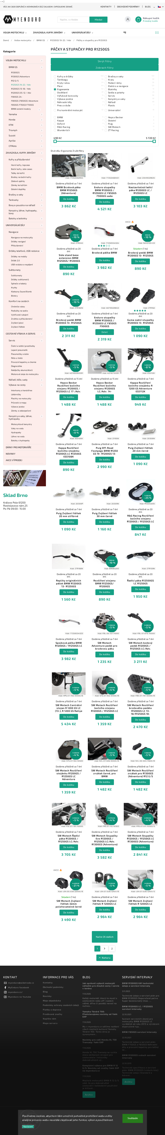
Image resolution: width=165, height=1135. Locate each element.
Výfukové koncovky (80, 95)
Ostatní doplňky (18, 189)
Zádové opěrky (18, 181)
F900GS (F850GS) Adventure (24, 100)
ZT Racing (131, 130)
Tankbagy (80, 79)
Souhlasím (133, 1118)
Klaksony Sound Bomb (21, 291)
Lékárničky (16, 394)
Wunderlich (80, 130)
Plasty (131, 105)
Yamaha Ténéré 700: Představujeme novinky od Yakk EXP (99, 1014)
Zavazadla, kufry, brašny (21, 152)
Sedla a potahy (131, 92)
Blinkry (14, 295)
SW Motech (131, 126)
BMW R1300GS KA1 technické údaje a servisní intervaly (138, 984)
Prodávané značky (52, 1014)
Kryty (131, 79)
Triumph (13, 130)
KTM (11, 124)
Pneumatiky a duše (20, 354)
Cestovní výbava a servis (20, 333)
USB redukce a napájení (22, 264)
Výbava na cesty (17, 384)
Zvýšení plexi (17, 322)
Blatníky (131, 89)
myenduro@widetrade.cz (21, 982)
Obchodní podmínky (128, 6)
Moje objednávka (52, 1000)
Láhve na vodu (17, 436)
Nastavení (28, 1127)
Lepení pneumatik (19, 350)
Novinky (10, 453)
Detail (105, 332)
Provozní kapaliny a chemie (23, 362)
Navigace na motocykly (22, 237)
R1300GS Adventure (20, 76)
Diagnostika (16, 366)
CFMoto (13, 146)
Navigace (13, 232)
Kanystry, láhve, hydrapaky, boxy (23, 212)
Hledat (98, 19)
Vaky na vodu (17, 428)
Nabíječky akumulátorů (22, 370)
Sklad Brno (15, 495)
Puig (131, 123)
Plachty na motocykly (21, 398)
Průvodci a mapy (19, 402)
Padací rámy (131, 82)
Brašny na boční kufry (21, 177)
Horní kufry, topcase (20, 165)
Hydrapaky (16, 432)
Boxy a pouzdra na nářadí (22, 205)
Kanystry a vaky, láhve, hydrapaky (20, 417)
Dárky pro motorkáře (18, 447)
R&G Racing (80, 126)
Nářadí (131, 102)
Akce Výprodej (14, 460)
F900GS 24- (16, 96)
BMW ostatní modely (21, 109)
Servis (12, 340)
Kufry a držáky (80, 76)
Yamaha (13, 114)
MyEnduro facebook (18, 987)
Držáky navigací (18, 241)
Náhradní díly (80, 102)
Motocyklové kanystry (21, 424)
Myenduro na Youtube (19, 996)
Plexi (80, 86)
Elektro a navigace (131, 86)
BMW (80, 117)
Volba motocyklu (16, 60)
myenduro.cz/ (15, 992)
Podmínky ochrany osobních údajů (61, 1005)
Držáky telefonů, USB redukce (24, 251)
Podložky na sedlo (19, 310)
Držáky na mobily (19, 256)
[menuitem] (16, 32)
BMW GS (13, 67)
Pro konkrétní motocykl (80, 110)
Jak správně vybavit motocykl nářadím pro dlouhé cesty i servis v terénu (100, 986)
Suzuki (12, 135)
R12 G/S (15, 80)
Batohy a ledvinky (18, 218)
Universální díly (15, 225)
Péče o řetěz (17, 358)
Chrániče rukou (18, 306)
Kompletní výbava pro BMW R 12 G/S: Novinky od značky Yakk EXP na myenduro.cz (100, 1068)
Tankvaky (13, 199)
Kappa (80, 120)
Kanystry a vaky (131, 98)
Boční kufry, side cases (21, 169)
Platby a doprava (52, 1009)
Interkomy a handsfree (21, 390)
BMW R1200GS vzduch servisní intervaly (139, 1056)
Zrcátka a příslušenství (21, 318)
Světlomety (14, 269)
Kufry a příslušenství (19, 159)
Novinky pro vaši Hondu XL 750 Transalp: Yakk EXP (99, 1041)
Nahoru (106, 957)
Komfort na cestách (19, 301)
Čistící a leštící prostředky (23, 346)
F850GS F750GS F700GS (22, 105)
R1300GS (15, 72)
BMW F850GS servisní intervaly (139, 1032)
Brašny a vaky (16, 194)
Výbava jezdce (17, 406)
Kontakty (106, 6)
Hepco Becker (131, 117)
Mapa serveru (50, 1023)
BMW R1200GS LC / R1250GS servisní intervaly (137, 1007)
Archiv (89, 1094)
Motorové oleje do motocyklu (25, 374)
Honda (12, 119)
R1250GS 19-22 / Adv (21, 84)
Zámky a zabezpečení (21, 410)
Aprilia (12, 140)
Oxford (80, 123)
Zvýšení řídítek (18, 326)
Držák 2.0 (15, 260)
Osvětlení (80, 92)
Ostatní (131, 120)
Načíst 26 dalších (104, 937)
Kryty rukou (80, 82)
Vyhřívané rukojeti (19, 314)
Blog (147, 6)
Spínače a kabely (19, 283)
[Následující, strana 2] (104, 948)
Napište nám (49, 1018)
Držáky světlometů (20, 279)
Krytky (14, 287)
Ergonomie (80, 89)
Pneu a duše (80, 105)
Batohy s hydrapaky (20, 440)
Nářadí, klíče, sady (18, 379)
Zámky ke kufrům (19, 185)
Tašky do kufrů (17, 173)
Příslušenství (17, 245)
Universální (131, 110)
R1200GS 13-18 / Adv (21, 88)
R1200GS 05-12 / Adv (21, 92)
